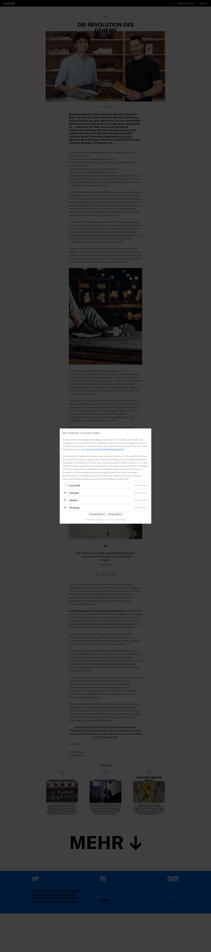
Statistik (74, 492)
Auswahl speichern (97, 514)
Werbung (74, 507)
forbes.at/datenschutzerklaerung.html (105, 449)
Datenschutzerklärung (94, 520)
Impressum (109, 520)
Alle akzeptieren (115, 514)
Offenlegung (121, 520)
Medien (73, 500)
